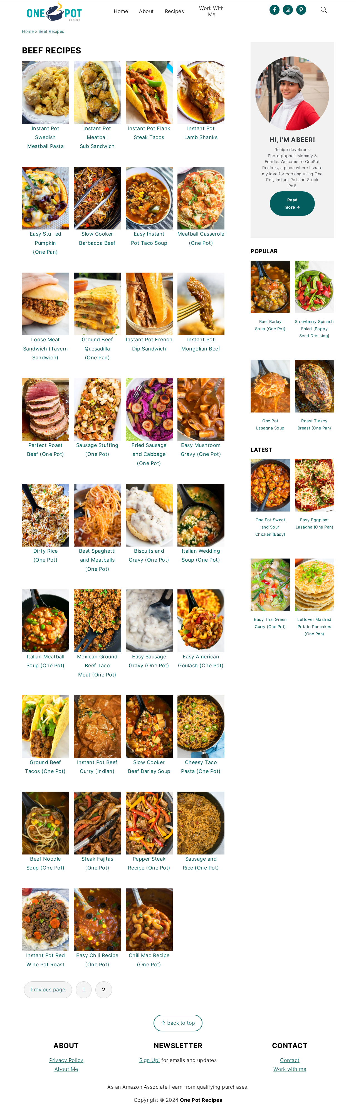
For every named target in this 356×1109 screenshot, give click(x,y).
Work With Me (211, 11)
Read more (291, 203)
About (146, 11)
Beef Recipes (51, 31)
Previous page (48, 989)
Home (121, 11)
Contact (290, 1060)
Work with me (289, 1069)
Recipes (174, 11)
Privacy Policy (66, 1060)
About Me (66, 1069)
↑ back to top (178, 1023)
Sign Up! (149, 1060)
